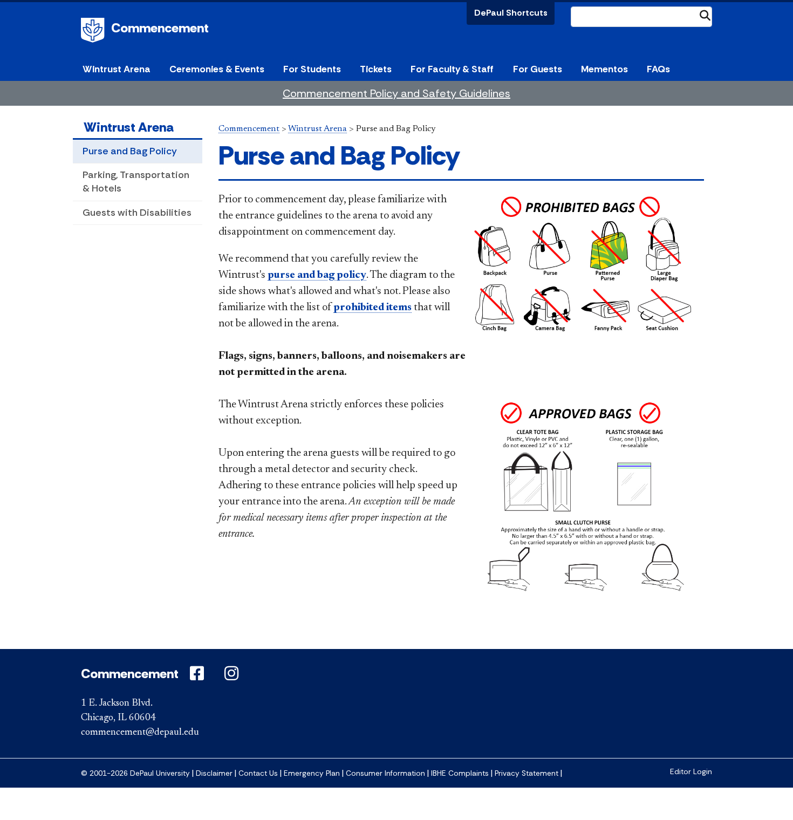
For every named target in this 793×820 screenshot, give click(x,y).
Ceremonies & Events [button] (216, 69)
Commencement (160, 27)
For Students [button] (312, 69)
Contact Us (258, 773)
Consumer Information (385, 773)
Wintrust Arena (129, 127)
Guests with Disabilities (137, 212)
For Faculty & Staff (452, 69)
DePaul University (94, 30)
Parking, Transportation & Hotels (136, 181)
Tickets (376, 69)
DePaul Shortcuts (511, 12)
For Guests (537, 69)
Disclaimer (214, 773)
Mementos (604, 69)
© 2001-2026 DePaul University (135, 773)
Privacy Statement (526, 773)
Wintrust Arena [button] (117, 69)
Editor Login (691, 771)
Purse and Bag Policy (130, 151)
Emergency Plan (312, 773)
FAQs (658, 69)
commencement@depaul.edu (140, 732)
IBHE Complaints (460, 773)
